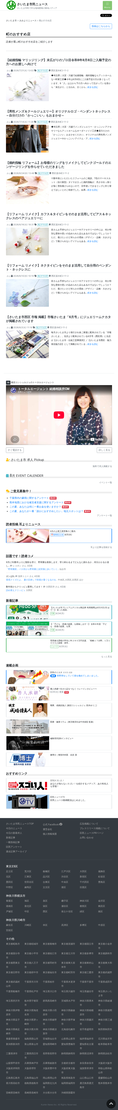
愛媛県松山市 (105, 1077)
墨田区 (9, 882)
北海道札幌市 (68, 1029)
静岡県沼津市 (87, 1053)
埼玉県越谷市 (87, 991)
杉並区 (101, 876)
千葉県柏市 (48, 981)
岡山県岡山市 (50, 1077)
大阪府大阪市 (105, 1063)
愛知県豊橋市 (68, 1044)
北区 (8, 876)
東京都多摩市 (87, 953)
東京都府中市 (31, 972)
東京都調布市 (105, 953)
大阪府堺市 (30, 1068)
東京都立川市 (68, 953)
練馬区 (27, 887)
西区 (45, 911)
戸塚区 (9, 911)
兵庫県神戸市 (31, 1063)
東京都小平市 (31, 953)
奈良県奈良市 (87, 1063)
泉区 (45, 900)
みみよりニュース (28, 20)
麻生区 (9, 925)
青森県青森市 (13, 1038)
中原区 (101, 925)
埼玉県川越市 (68, 991)
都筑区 (83, 906)
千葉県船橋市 (13, 991)
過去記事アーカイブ (16, 851)
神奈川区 (84, 900)
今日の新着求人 (14, 832)
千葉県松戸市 (31, 991)
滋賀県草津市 (87, 1068)
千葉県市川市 (31, 981)
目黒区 (83, 887)
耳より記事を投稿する (101, 547)
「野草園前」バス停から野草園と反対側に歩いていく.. (32, 569)
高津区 (64, 925)
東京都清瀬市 (68, 943)
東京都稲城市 (31, 943)
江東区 (27, 876)
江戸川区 (66, 871)
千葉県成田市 (105, 981)
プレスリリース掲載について (95, 828)
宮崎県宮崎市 (13, 1092)
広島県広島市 (13, 1077)
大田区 (83, 871)
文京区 (46, 887)
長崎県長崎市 (31, 1092)
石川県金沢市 (105, 1038)
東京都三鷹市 (87, 972)
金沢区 (101, 900)
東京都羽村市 (50, 962)
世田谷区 (29, 882)
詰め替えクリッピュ (16, 590)
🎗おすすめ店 (42, 71)
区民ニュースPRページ (92, 832)
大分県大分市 (50, 1092)
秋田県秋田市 (105, 1029)
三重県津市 (12, 1053)
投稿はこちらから (101, 26)
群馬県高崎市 (50, 1000)
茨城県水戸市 (68, 1000)
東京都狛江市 (50, 953)
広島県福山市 (31, 1077)
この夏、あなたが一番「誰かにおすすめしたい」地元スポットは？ (50, 511)
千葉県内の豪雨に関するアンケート (33, 497)
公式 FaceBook (51, 824)
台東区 (46, 882)
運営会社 (47, 829)
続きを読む (92, 87)
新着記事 (10, 837)
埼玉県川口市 (50, 991)
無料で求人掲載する (102, 466)
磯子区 (64, 900)
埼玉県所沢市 (13, 1000)
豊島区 (101, 882)
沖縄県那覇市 (68, 1092)
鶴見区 (101, 906)
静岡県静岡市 (68, 1053)
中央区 (64, 882)
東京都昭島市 (13, 943)
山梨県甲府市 (13, 1063)
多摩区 (83, 925)
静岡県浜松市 (105, 1053)
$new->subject (14, 75)
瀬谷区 (64, 906)
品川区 (46, 876)
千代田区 (84, 882)
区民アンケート (14, 846)
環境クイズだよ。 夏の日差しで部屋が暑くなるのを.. (32, 579)
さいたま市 (11, 20)
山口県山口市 (87, 1077)
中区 (26, 911)
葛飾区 (101, 871)
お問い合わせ (87, 837)
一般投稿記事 (13, 842)
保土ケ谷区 (67, 911)
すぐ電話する (15, 450)
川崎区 (27, 925)
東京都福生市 (50, 972)
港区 (63, 887)
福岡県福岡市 (68, 1083)
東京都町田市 (68, 972)
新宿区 (83, 876)
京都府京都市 (68, 1063)
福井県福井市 (87, 1038)
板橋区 (46, 871)
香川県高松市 (13, 1083)
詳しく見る (104, 450)
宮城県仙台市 (50, 1038)
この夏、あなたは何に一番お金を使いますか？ (39, 506)
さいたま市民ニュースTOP (20, 823)
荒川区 (27, 871)
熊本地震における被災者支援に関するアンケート (40, 502)
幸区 (45, 925)
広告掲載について (89, 823)
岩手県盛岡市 (87, 1029)
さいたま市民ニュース (32, 4)
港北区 (27, 906)
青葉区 (9, 900)
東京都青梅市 (50, 943)
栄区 (45, 906)
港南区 (9, 906)
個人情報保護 (50, 833)
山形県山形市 (68, 1038)
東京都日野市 (13, 972)
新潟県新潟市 (13, 1044)
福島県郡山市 (31, 1038)
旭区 (26, 900)
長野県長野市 (50, 1053)
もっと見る (106, 656)
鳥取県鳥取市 (68, 1077)
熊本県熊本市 (105, 1083)
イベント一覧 (105, 482)
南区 (100, 911)
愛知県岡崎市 (50, 1044)
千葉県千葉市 (87, 981)
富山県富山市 (31, 1044)
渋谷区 (64, 876)
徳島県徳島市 (31, 1083)
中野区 (9, 887)
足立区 (9, 871)
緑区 (82, 911)
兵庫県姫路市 (50, 1063)
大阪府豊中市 (50, 1068)
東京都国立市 (87, 943)
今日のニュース (14, 828)
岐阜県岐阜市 (105, 1044)
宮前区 (9, 930)
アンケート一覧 (104, 515)
